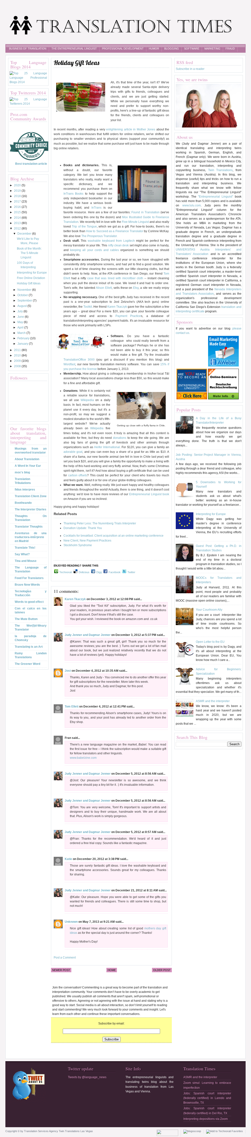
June (21, 316)
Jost (68, 670)
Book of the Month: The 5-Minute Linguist (29, 253)
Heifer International (107, 447)
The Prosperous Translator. (99, 236)
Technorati (65, 572)
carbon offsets (77, 475)
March (21, 333)
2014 (18, 217)
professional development (123, 48)
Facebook (115, 572)
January (23, 343)
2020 (18, 185)
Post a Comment (65, 957)
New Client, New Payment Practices (87, 540)
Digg (99, 572)
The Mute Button (26, 619)
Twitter (131, 572)
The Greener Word (27, 664)
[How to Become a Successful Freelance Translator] (191, 398)
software (191, 48)
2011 (18, 350)
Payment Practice (128, 316)
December (24, 233)
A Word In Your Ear (28, 465)
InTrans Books (73, 193)
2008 (18, 366)
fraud (230, 48)
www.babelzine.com (83, 757)
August (22, 306)
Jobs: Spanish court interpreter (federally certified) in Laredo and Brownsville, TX (207, 1098)
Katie (68, 859)
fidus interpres (25, 489)
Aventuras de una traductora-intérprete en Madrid (31, 537)
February (23, 338)
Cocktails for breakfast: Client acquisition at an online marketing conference (113, 535)
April (20, 327)
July (20, 311)
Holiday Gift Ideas (28, 283)
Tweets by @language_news (87, 1077)
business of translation (27, 48)
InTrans (96, 207)
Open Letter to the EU (210, 642)
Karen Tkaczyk (117, 306)
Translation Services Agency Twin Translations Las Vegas (58, 1131)
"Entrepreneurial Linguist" (215, 196)
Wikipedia (87, 400)
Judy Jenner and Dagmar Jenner (88, 635)
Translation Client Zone (31, 496)
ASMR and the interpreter (213, 701)
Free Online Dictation (31, 278)
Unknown (71, 921)
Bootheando (23, 503)
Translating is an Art (29, 646)
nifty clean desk (118, 245)
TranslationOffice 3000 (79, 359)
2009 (18, 361)
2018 (18, 196)
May (20, 322)
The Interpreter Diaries (30, 509)
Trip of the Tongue (84, 226)
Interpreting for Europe (32, 272)
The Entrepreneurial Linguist (74, 48)
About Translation (27, 459)
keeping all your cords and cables (95, 250)
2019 (18, 190)
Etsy (135, 288)
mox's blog (22, 472)
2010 (18, 355)
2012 (18, 228)
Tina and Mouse (26, 561)
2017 (18, 201)
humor (154, 48)
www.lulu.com (191, 205)
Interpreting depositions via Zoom (205, 1119)
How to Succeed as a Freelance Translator (115, 231)
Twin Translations (220, 170)
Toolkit (87, 306)
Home (112, 970)
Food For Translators (29, 578)
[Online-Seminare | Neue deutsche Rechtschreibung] (223, 398)
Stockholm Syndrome (77, 545)
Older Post (162, 970)
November (24, 289)
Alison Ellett (104, 288)
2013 (18, 223)
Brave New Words (27, 584)
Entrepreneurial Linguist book (149, 494)
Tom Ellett (71, 706)
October (23, 295)
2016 (18, 207)
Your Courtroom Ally (209, 609)
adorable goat (72, 452)
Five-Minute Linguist (135, 222)
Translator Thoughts (29, 526)
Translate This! (25, 547)
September (25, 300)
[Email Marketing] (223, 365)
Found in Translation (145, 212)
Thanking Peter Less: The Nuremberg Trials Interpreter (99, 523)
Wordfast (69, 364)
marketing (212, 48)
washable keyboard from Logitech (111, 240)
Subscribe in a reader (190, 69)
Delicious (84, 572)
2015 (18, 212)
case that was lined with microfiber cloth (115, 278)
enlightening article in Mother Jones (130, 129)
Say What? (22, 554)
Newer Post (61, 970)
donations (119, 438)
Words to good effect (29, 602)
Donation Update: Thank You (82, 528)
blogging (171, 48)
